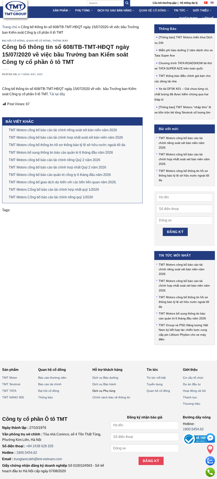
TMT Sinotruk (11, 384)
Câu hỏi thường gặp (165, 2)
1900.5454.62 (26, 452)
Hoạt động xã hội (194, 390)
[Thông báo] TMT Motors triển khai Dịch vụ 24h (183, 40)
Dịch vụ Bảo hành (104, 384)
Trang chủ (9, 27)
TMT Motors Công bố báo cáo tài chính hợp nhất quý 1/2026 (54, 189)
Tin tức (179, 10)
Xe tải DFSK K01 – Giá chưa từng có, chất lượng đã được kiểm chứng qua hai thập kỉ (181, 94)
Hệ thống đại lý (189, 2)
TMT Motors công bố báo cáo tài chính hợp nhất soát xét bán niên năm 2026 (66, 137)
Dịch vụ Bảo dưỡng (105, 377)
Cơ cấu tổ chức (193, 377)
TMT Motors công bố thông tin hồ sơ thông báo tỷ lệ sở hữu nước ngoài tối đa (67, 145)
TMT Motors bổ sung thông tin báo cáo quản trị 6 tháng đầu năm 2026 (61, 152)
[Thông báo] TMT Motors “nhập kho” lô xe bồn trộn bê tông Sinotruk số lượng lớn (182, 109)
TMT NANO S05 (13, 397)
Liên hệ (208, 18)
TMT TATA (9, 390)
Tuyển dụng (188, 18)
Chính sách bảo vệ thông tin (111, 397)
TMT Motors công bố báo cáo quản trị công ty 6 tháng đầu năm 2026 (60, 175)
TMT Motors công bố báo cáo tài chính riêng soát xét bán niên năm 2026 (63, 130)
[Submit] (127, 3)
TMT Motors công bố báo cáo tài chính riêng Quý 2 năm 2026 (54, 160)
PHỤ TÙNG (82, 10)
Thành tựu (190, 397)
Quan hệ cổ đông (152, 10)
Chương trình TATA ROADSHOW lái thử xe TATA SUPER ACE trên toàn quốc (183, 65)
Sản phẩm (60, 10)
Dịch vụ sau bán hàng (114, 10)
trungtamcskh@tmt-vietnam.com (38, 459)
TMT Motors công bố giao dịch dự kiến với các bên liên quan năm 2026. (63, 182)
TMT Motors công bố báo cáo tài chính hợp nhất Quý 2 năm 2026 (57, 167)
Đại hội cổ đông (13, 40)
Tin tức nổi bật (156, 377)
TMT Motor (9, 377)
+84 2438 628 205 (39, 446)
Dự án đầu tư (192, 384)
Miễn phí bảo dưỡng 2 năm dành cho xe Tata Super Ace (183, 52)
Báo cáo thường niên (52, 377)
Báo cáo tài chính (49, 384)
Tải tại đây (57, 94)
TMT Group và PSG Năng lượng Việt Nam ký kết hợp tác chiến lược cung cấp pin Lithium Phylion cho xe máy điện (183, 332)
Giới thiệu (201, 10)
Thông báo (60, 40)
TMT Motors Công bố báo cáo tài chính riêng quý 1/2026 (51, 197)
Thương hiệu (191, 403)
